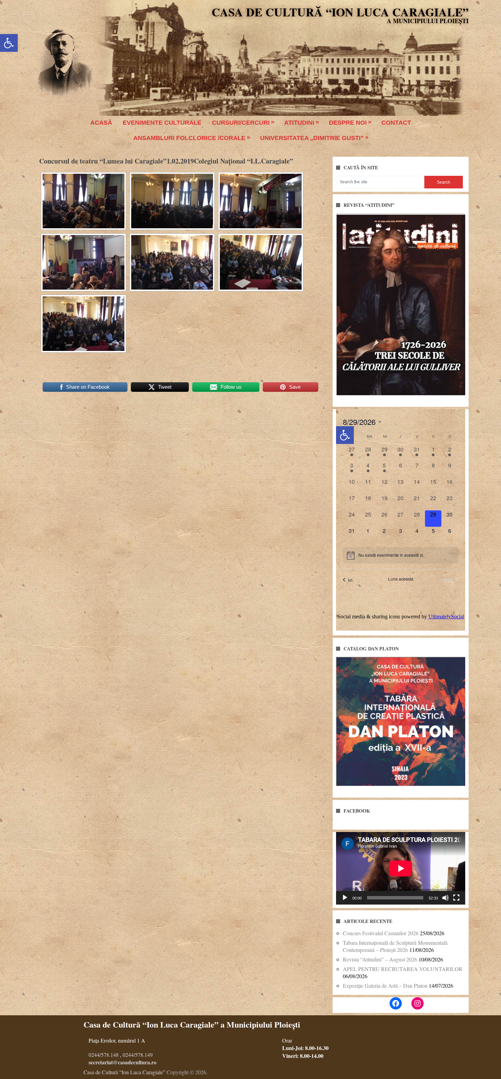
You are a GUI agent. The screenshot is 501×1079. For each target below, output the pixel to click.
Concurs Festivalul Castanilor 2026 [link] (381, 933)
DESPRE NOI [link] (348, 122)
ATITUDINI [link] (299, 122)
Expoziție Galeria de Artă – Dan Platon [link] (385, 985)
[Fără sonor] (445, 897)
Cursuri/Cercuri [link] (241, 122)
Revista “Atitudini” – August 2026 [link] (380, 959)
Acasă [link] (101, 122)
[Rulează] (344, 897)
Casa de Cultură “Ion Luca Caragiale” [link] (340, 11)
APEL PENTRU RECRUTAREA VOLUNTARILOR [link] (402, 968)
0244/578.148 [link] (104, 1054)
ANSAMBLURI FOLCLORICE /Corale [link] (189, 138)
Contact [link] (396, 122)
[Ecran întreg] (456, 897)
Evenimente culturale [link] (162, 122)
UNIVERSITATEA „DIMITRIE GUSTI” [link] (312, 138)
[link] (9, 43)
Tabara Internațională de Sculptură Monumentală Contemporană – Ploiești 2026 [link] (395, 946)
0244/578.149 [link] (138, 1054)
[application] (400, 868)
